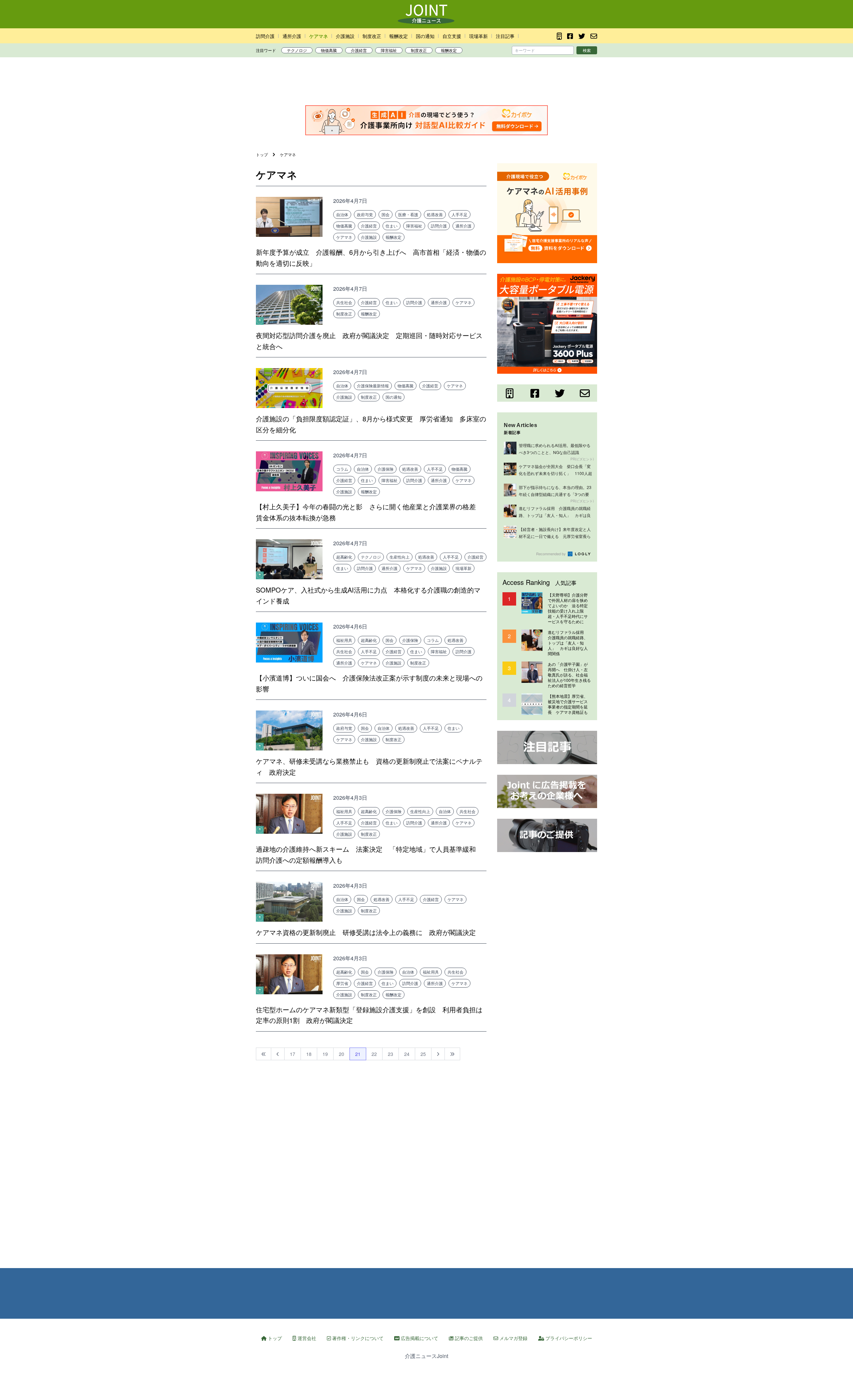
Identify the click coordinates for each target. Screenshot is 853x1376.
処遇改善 (435, 214)
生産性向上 (400, 557)
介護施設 (345, 36)
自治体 (342, 214)
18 (309, 1054)
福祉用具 (344, 640)
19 (325, 1054)
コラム (342, 469)
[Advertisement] (426, 83)
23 (390, 1054)
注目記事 (505, 36)
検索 (587, 50)
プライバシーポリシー (568, 1338)
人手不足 (459, 214)
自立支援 (451, 36)
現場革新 (478, 36)
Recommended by (551, 553)
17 (292, 1054)
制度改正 (372, 36)
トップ (274, 1338)
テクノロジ (297, 50)
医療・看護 (408, 214)
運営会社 (306, 1338)
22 (374, 1054)
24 (407, 1054)
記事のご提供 (468, 1338)
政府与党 (365, 214)
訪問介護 (265, 36)
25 (423, 1054)
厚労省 (342, 983)
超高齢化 (344, 557)
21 (358, 1054)
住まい (392, 226)
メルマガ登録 (512, 1338)
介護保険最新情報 (373, 385)
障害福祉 (389, 50)
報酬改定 (398, 36)
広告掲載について (419, 1338)
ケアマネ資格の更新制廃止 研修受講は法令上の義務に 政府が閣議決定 (366, 932)
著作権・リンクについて (357, 1338)
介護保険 (386, 469)
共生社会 (344, 302)
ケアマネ (318, 36)
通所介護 (292, 36)
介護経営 (359, 50)
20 (341, 1054)
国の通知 (425, 36)
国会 (386, 214)
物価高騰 (329, 50)
